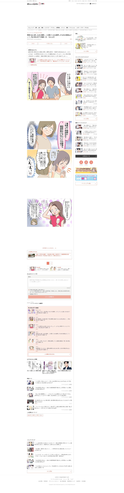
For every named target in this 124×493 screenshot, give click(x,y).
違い (41, 415)
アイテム (53, 27)
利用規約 (31, 294)
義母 (34, 415)
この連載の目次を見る (49, 354)
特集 (76, 33)
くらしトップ (31, 27)
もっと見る (49, 471)
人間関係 (58, 27)
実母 (37, 415)
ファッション (72, 27)
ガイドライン (38, 292)
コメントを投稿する (49, 296)
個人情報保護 (63, 481)
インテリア (46, 27)
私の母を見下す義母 (38, 32)
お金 (39, 27)
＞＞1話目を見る (32, 64)
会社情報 (40, 481)
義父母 (29, 415)
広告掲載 (84, 481)
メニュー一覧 (66, 479)
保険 (42, 27)
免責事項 (78, 481)
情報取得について (71, 481)
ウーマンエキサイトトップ (83, 3)
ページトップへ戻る (86, 183)
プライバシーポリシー (54, 481)
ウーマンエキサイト (37, 39)
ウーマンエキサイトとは (56, 479)
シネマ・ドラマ (79, 27)
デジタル (87, 27)
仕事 (36, 27)
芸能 (67, 27)
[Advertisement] (62, 16)
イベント (63, 27)
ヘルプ (71, 479)
